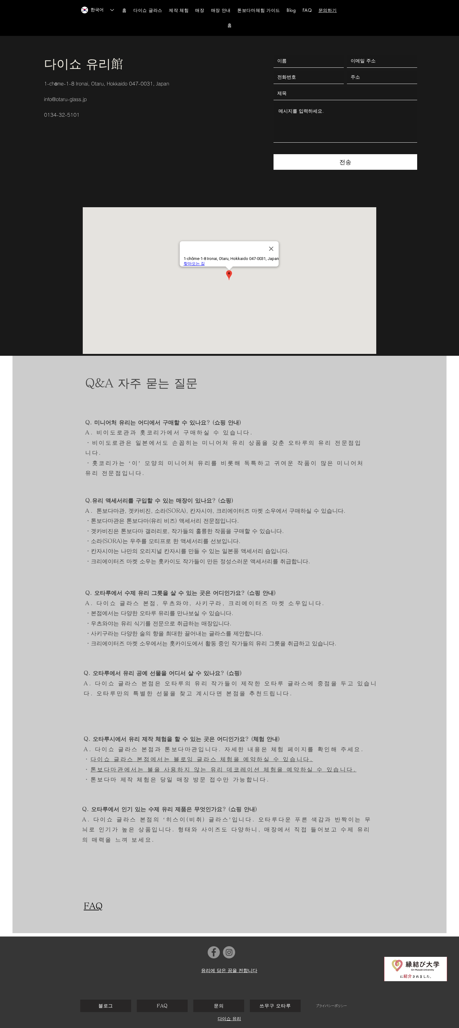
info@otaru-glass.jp (65, 99)
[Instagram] (229, 952)
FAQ (93, 905)
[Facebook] (214, 952)
